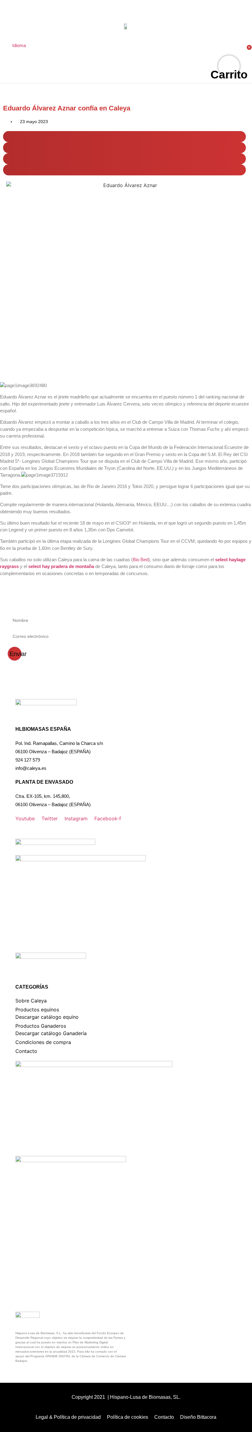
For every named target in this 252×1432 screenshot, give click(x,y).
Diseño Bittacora (198, 1417)
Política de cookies (127, 1417)
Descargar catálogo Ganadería (51, 1033)
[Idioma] (15, 36)
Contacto (26, 1051)
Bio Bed (140, 559)
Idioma (19, 45)
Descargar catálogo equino (47, 1017)
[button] (124, 136)
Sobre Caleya (31, 1001)
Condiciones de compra (43, 1042)
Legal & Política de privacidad (68, 1417)
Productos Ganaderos (40, 1026)
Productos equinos (37, 1009)
